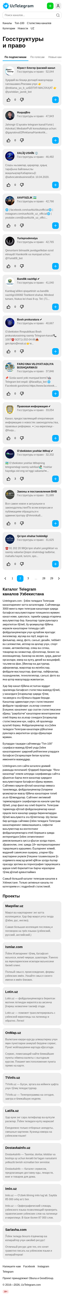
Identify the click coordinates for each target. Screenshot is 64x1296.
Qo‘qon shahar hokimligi (32, 536)
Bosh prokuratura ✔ (29, 319)
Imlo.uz (11, 1188)
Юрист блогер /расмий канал (36, 68)
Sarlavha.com (16, 1229)
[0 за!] (8, 99)
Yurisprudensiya (27, 238)
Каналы (7, 23)
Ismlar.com (14, 947)
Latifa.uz (12, 1111)
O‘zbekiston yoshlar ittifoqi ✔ (35, 451)
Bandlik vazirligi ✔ (28, 279)
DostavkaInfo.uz (17, 1148)
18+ (5, 1291)
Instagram (43, 1266)
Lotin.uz (11, 992)
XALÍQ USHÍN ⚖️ (27, 153)
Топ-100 (19, 23)
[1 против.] (22, 479)
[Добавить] (55, 99)
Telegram (8, 1271)
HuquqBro (23, 112)
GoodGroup (46, 1278)
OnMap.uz (13, 1033)
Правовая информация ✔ (34, 406)
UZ (32, 28)
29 (51, 578)
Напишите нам (12, 1266)
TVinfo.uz (12, 1077)
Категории (9, 28)
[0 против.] (22, 99)
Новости (23, 28)
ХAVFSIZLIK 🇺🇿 (26, 197)
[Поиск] (58, 15)
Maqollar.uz (14, 906)
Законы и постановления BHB (37, 491)
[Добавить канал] (50, 6)
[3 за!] (8, 479)
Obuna (33, 1278)
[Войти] (58, 6)
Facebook (29, 1266)
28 (43, 578)
